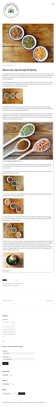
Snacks (21, 283)
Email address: (6, 356)
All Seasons (10, 283)
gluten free (8, 285)
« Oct (3, 341)
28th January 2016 (8, 65)
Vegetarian (16, 285)
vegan (12, 285)
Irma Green (10, 11)
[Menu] (52, 3)
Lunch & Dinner (16, 283)
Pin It (16, 280)
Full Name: (5, 351)
